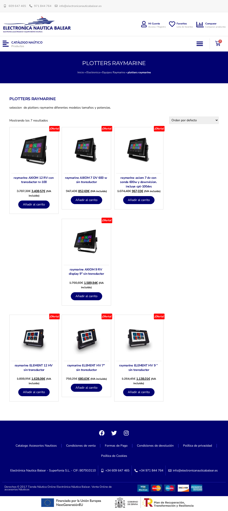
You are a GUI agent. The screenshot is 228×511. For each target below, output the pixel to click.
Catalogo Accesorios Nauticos (36, 445)
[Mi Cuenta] (144, 24)
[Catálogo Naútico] (5, 43)
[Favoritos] (172, 24)
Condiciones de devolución (155, 445)
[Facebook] (101, 432)
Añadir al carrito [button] (34, 204)
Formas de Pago (116, 445)
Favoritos (182, 23)
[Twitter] (114, 432)
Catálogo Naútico (27, 42)
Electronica (93, 72)
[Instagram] (126, 432)
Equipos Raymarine (113, 72)
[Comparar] (200, 24)
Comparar (210, 23)
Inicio (80, 72)
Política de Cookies (114, 456)
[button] (199, 43)
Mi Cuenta (154, 23)
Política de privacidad (197, 445)
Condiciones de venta (81, 445)
